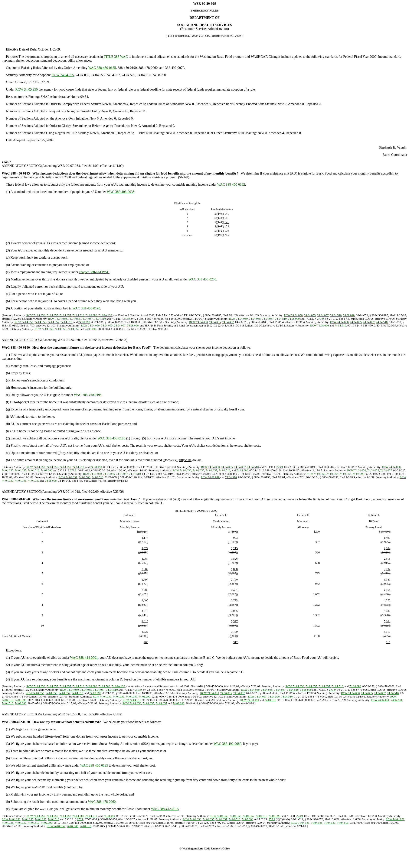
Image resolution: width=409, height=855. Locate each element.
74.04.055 (52, 315)
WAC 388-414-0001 (84, 657)
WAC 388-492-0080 (227, 743)
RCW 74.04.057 (68, 477)
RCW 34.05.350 (26, 89)
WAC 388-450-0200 (202, 279)
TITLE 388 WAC (116, 56)
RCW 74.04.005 (63, 75)
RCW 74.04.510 (131, 700)
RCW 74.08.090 (319, 325)
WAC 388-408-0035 (120, 192)
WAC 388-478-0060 (102, 801)
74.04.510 (78, 315)
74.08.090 (91, 315)
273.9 (126, 318)
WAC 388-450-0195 (88, 395)
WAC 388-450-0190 (86, 308)
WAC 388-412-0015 (165, 809)
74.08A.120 (105, 315)
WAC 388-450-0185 (102, 67)
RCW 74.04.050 (35, 315)
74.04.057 (65, 315)
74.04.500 (84, 477)
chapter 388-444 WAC (94, 272)
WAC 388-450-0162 (231, 184)
